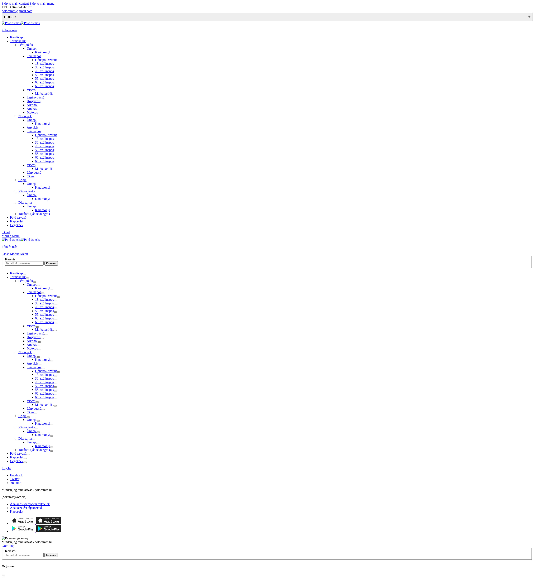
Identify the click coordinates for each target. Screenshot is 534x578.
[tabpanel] (267, 367)
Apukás (32, 108)
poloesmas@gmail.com (17, 11)
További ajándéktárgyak (34, 214)
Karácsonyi (42, 52)
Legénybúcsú (35, 97)
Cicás (30, 176)
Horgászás (33, 101)
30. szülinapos (44, 67)
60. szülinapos (44, 82)
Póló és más (9, 30)
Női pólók (25, 116)
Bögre (22, 180)
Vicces (31, 90)
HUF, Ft (10, 17)
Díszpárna (25, 202)
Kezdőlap (16, 37)
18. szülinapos (44, 63)
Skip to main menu (42, 3)
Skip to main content (15, 3)
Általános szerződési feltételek (30, 504)
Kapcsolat (16, 221)
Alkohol (32, 105)
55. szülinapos (44, 78)
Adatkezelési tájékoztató (26, 508)
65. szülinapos (44, 86)
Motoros (32, 112)
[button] (11, 236)
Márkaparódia (44, 93)
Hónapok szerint (46, 60)
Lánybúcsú (34, 172)
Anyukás (33, 127)
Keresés (10, 259)
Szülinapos (34, 56)
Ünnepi (32, 48)
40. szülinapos (44, 71)
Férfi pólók (25, 45)
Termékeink (18, 41)
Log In (6, 468)
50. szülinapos (44, 75)
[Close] (3, 575)
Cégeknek (16, 225)
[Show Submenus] (24, 274)
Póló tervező (18, 217)
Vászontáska (26, 191)
